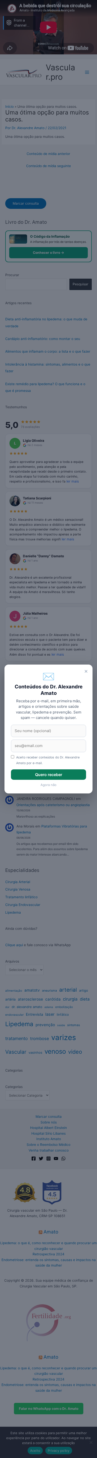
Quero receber (48, 774)
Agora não (48, 785)
